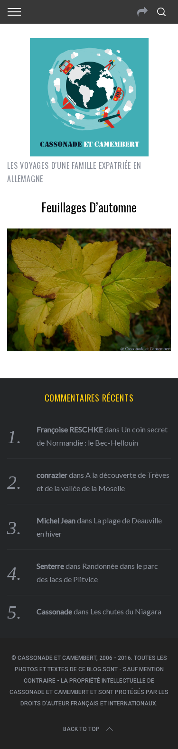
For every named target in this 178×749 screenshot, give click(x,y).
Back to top (81, 729)
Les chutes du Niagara (125, 611)
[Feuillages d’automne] (89, 348)
